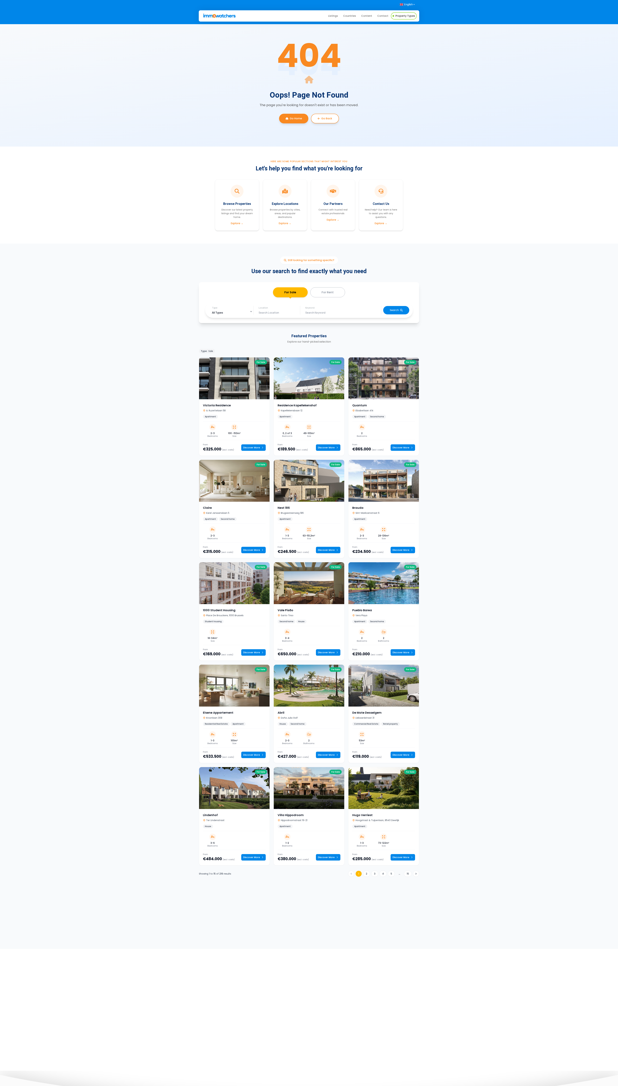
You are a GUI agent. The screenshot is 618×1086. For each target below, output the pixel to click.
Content (366, 16)
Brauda (357, 508)
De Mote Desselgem (367, 713)
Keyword (309, 307)
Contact (382, 16)
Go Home (296, 118)
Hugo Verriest (362, 815)
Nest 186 (284, 508)
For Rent (328, 292)
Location (263, 307)
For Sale (290, 292)
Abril (281, 713)
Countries (349, 16)
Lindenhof (210, 815)
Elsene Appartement (218, 713)
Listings (333, 16)
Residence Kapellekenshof (297, 405)
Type (214, 307)
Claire (207, 508)
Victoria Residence (217, 405)
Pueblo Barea (362, 610)
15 (408, 873)
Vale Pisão (285, 610)
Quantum (359, 405)
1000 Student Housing (219, 610)
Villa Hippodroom (291, 815)
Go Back (326, 118)
